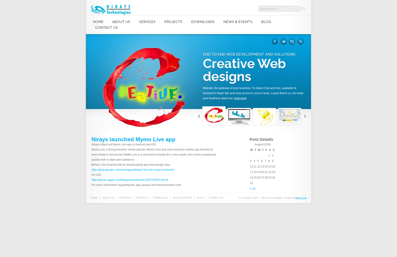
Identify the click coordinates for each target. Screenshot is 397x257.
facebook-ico (274, 41)
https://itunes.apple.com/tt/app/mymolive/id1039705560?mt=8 (129, 180)
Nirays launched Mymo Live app (133, 139)
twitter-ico (283, 41)
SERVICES (147, 22)
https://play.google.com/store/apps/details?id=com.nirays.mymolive (132, 169)
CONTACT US (106, 28)
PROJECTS (173, 22)
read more (240, 98)
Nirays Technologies (111, 9)
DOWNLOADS (203, 22)
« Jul (252, 188)
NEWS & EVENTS (237, 22)
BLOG (266, 22)
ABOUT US (121, 22)
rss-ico (300, 41)
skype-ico (291, 41)
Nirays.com (301, 197)
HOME (98, 22)
